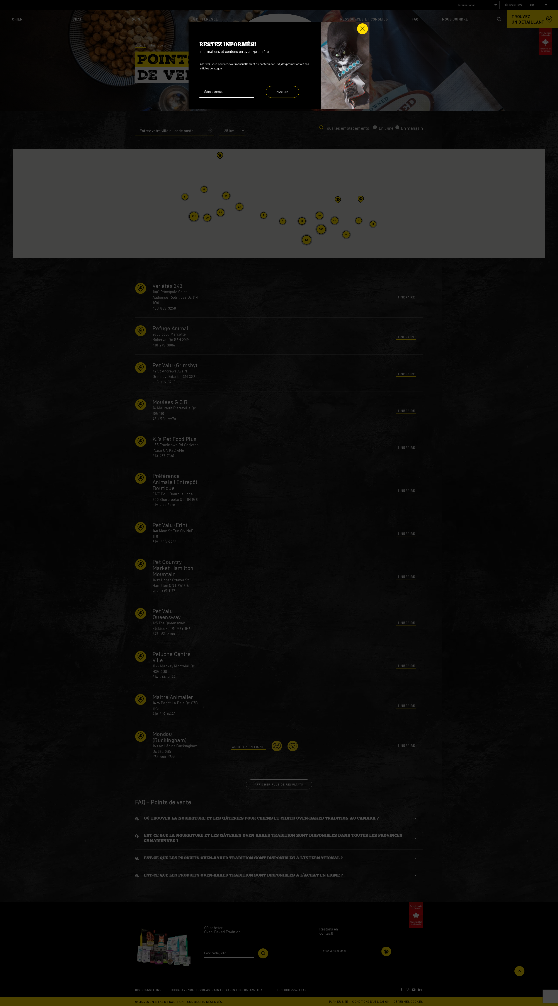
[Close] (362, 28)
